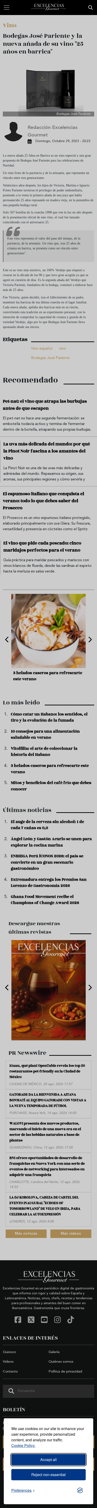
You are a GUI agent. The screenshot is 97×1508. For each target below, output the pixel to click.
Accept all (48, 1459)
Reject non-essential (48, 1474)
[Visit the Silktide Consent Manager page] (80, 1490)
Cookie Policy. (23, 1445)
